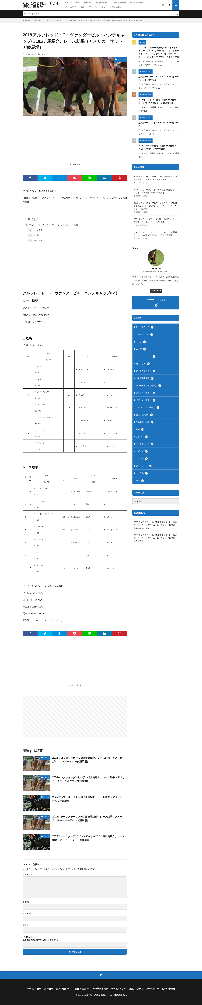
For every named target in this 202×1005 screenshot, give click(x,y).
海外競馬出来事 (136, 2)
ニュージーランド (145, 356)
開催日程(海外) (120, 2)
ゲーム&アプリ (71, 7)
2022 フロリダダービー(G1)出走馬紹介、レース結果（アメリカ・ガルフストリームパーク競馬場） (88, 759)
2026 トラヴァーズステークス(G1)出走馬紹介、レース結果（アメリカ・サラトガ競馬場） (155, 177)
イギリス (142, 451)
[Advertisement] (75, 143)
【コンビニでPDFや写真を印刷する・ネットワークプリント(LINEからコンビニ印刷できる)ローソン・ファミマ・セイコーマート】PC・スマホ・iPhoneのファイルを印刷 (159, 52)
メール (27, 913)
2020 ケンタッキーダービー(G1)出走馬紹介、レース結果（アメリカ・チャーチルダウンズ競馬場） (88, 779)
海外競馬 (87, 2)
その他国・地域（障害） (148, 385)
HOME (27, 20)
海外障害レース (102, 2)
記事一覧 (155, 290)
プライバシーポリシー (97, 7)
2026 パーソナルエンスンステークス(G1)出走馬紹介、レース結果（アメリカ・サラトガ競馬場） (155, 233)
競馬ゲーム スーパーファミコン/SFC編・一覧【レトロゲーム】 (159, 78)
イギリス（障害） (145, 400)
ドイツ (140, 341)
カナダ (140, 349)
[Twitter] (45, 178)
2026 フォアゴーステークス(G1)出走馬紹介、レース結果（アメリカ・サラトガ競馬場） (155, 220)
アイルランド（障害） (147, 407)
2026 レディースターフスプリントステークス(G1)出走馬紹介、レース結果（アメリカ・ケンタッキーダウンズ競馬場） (156, 206)
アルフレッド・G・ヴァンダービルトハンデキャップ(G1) (52, 225)
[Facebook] (30, 178)
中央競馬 (141, 473)
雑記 (83, 7)
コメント (28, 874)
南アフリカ (143, 363)
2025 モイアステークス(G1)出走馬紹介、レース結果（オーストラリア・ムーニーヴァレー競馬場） (155, 523)
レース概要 (35, 230)
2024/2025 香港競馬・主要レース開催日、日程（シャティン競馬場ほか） (159, 147)
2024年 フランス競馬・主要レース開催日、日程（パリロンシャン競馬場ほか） (157, 101)
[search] (176, 13)
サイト (25, 925)
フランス (142, 436)
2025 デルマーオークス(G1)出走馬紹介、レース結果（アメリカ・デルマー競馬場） (88, 798)
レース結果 (35, 240)
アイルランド (143, 466)
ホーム (67, 2)
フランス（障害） (145, 393)
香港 (140, 429)
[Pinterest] (119, 178)
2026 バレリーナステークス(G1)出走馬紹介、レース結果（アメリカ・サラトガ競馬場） (155, 191)
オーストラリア (144, 444)
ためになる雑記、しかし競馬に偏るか (41, 5)
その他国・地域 (144, 422)
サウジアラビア (144, 327)
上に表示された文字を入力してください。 (41, 940)
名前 (26, 902)
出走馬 (33, 235)
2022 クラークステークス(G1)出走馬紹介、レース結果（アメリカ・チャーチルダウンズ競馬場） (87, 818)
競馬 (77, 2)
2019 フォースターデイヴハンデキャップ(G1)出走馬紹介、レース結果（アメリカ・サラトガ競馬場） (88, 838)
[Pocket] (74, 178)
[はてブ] (59, 178)
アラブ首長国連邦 (145, 371)
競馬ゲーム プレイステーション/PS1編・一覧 (158, 124)
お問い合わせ (116, 7)
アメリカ (48, 20)
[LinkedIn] (104, 178)
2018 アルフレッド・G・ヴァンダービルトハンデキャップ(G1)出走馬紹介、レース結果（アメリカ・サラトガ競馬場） (99, 20)
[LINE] (89, 178)
